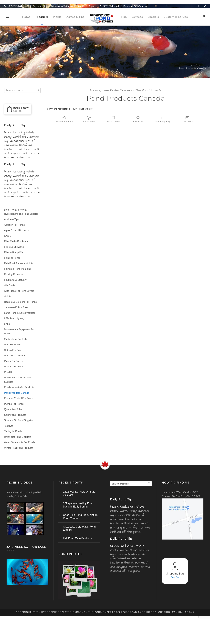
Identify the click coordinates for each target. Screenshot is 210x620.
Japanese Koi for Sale (16, 307)
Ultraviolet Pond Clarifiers (17, 436)
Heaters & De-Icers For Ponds (20, 301)
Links (7, 323)
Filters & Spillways (14, 246)
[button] (18, 109)
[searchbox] (22, 90)
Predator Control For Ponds (18, 398)
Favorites (138, 121)
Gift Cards (187, 121)
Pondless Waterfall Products (19, 387)
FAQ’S (7, 235)
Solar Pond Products (15, 414)
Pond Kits (9, 372)
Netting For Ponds (13, 350)
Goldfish (8, 296)
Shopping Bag (162, 121)
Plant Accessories (13, 366)
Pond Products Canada (16, 392)
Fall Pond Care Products (77, 538)
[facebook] (199, 6)
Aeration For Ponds (14, 224)
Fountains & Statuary (15, 279)
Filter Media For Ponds (16, 241)
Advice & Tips (75, 16)
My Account (89, 121)
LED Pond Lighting (14, 318)
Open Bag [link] (175, 577)
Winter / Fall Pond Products (18, 447)
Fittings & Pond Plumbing (17, 268)
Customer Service (176, 16)
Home (26, 16)
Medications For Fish (15, 339)
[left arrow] (43, 549)
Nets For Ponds (12, 344)
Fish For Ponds (12, 257)
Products (41, 16)
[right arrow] (47, 549)
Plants (57, 16)
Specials (153, 16)
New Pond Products (15, 355)
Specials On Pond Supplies (18, 420)
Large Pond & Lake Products (19, 312)
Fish (124, 16)
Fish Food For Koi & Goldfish (19, 263)
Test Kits (8, 425)
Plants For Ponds (13, 361)
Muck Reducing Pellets (19, 132)
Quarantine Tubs (13, 409)
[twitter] (205, 6)
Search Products (64, 121)
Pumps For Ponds (14, 403)
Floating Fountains (14, 274)
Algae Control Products (16, 230)
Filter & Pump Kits (13, 252)
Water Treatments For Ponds (19, 442)
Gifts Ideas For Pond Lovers (19, 290)
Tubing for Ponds (13, 431)
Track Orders (113, 121)
